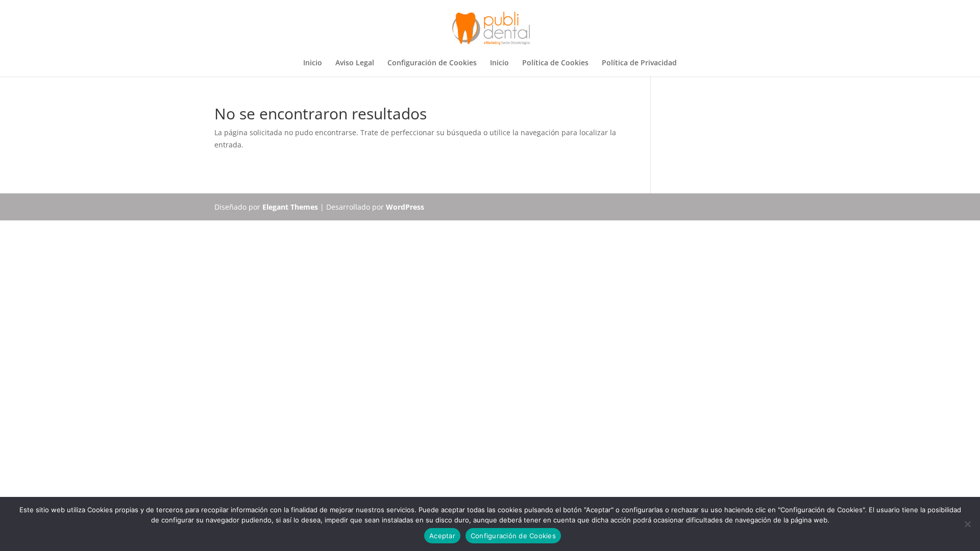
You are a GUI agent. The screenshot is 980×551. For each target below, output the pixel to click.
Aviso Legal (354, 63)
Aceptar (442, 536)
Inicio (312, 63)
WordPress (405, 207)
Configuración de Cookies (513, 536)
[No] (967, 524)
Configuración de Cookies (432, 63)
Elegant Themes (290, 207)
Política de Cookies (555, 63)
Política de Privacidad (639, 63)
